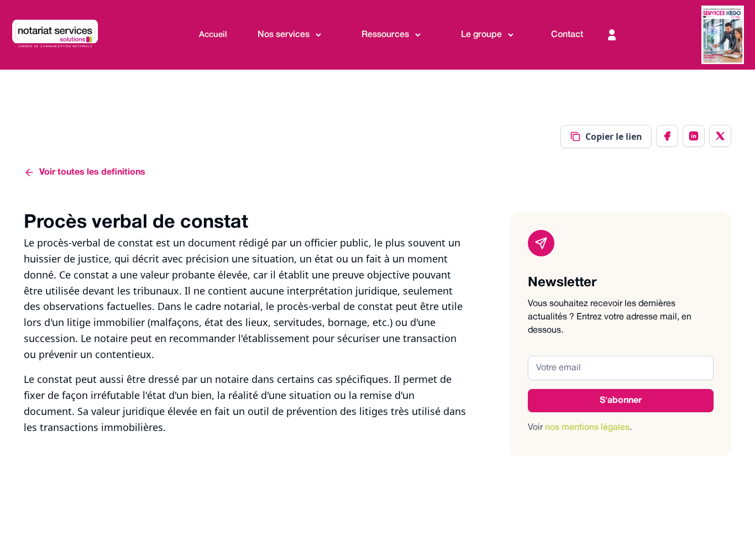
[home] (60, 34)
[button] (290, 35)
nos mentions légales (587, 428)
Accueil (213, 35)
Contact (567, 35)
